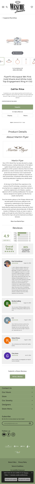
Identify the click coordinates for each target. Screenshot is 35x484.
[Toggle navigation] (3, 7)
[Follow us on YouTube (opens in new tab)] (4, 434)
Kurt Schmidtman (17, 261)
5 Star (15, 233)
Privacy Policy (22, 462)
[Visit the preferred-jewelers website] (17, 452)
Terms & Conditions (17, 466)
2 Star (15, 239)
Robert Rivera (16, 338)
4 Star (15, 235)
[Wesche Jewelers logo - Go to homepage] (18, 7)
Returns (26, 115)
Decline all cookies (11, 479)
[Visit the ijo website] (23, 446)
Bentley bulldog (16, 301)
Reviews (17, 227)
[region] (17, 39)
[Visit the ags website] (8, 446)
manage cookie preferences (18, 475)
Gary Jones (15, 353)
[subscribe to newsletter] (30, 423)
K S (13, 318)
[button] (7, 7)
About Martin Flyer (18, 136)
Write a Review (17, 376)
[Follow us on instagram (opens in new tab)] (13, 434)
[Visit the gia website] (16, 446)
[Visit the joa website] (28, 446)
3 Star (15, 237)
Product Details (17, 131)
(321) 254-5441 (17, 70)
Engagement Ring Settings (10, 18)
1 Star (15, 241)
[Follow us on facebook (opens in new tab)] (8, 434)
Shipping (9, 115)
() (29, 233)
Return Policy (12, 462)
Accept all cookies (24, 479)
